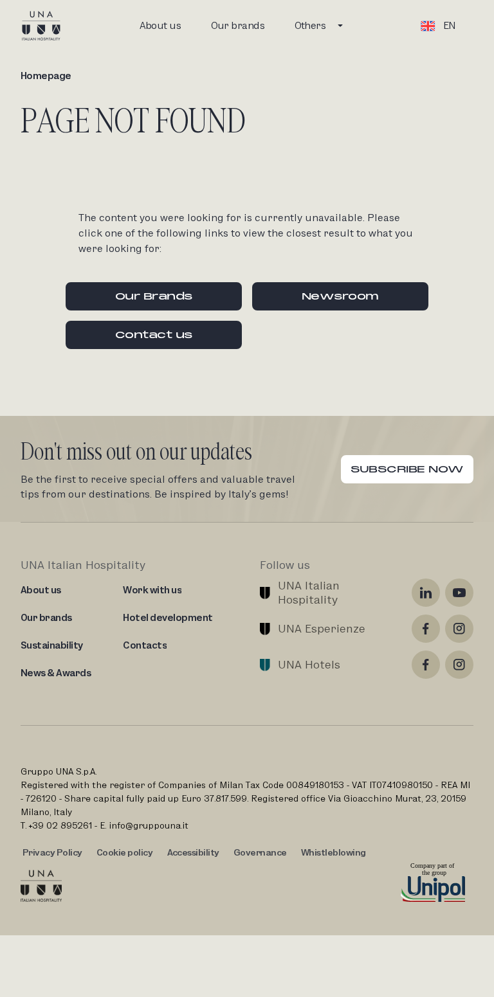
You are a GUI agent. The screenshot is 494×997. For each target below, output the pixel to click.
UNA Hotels (309, 664)
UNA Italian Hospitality (310, 592)
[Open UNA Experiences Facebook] (426, 629)
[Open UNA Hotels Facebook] (426, 665)
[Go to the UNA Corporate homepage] (41, 886)
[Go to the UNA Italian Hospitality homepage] (51, 26)
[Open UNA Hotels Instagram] (459, 665)
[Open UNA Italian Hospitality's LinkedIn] (426, 593)
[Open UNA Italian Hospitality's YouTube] (459, 593)
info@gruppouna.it (148, 825)
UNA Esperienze (321, 628)
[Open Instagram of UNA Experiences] (459, 629)
